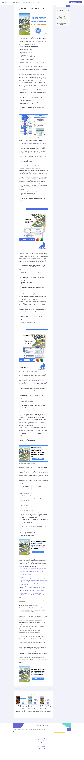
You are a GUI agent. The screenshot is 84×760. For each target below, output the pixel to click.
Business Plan (20, 744)
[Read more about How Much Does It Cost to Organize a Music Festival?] (21, 700)
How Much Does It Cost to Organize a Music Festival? (21, 706)
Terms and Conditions (41, 744)
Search (68, 5)
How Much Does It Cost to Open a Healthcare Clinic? (33, 706)
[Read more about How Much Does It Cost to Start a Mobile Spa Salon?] (45, 700)
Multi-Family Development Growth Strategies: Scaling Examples (32, 594)
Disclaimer (63, 744)
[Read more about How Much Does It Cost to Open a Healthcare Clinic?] (33, 700)
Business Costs (26, 11)
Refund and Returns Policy (56, 744)
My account (34, 744)
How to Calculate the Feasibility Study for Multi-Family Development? (33, 587)
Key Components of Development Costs (62, 15)
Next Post (51, 688)
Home (15, 744)
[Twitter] (41, 748)
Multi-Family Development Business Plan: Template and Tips (32, 571)
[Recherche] (69, 729)
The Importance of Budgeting (62, 18)
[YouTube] (44, 748)
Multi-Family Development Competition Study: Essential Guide (32, 590)
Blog (33, 2)
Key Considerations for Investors (62, 22)
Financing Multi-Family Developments (61, 17)
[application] (20, 2)
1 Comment (21, 11)
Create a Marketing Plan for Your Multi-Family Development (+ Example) (34, 578)
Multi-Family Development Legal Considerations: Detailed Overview (33, 591)
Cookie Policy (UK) (44, 746)
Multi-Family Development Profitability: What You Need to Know (33, 586)
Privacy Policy (47, 744)
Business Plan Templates (16, 2)
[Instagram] (42, 748)
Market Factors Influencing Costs (62, 19)
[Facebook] (39, 748)
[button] (66, 2)
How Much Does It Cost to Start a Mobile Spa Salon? (45, 706)
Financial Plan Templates (26, 2)
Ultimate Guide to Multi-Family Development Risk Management (32, 588)
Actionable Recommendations (62, 23)
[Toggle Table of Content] (68, 10)
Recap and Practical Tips (61, 24)
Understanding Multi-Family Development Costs (61, 12)
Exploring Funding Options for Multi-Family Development (31, 593)
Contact (38, 2)
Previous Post (17, 688)
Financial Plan (25, 744)
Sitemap (67, 744)
